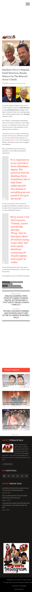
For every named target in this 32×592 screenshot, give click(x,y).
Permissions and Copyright (19, 586)
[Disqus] (16, 345)
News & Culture (7, 284)
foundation (17, 285)
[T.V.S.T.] (9, 37)
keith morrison (7, 287)
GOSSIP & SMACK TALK (16, 282)
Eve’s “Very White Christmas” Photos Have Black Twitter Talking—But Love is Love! (14, 496)
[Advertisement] (16, 17)
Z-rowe (5, 83)
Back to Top (15, 434)
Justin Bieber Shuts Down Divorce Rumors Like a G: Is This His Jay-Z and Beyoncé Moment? (15, 489)
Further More (8, 464)
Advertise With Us (19, 589)
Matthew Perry (17, 287)
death (10, 285)
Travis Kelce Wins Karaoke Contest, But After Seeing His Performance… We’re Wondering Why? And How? (16, 505)
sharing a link (14, 140)
